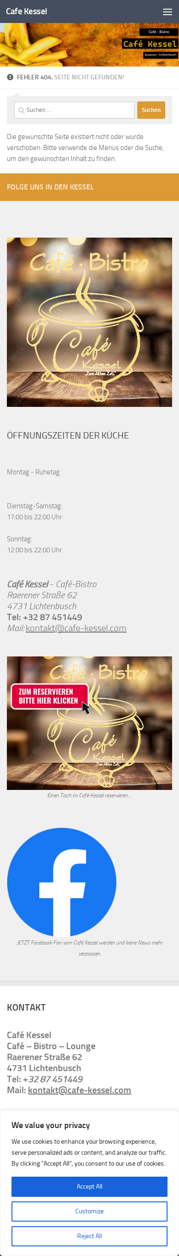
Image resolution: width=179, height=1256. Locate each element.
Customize (89, 1211)
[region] (89, 1183)
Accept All (89, 1186)
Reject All (89, 1236)
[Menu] (167, 11)
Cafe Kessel (26, 11)
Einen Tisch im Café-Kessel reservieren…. (89, 795)
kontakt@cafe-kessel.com (76, 628)
